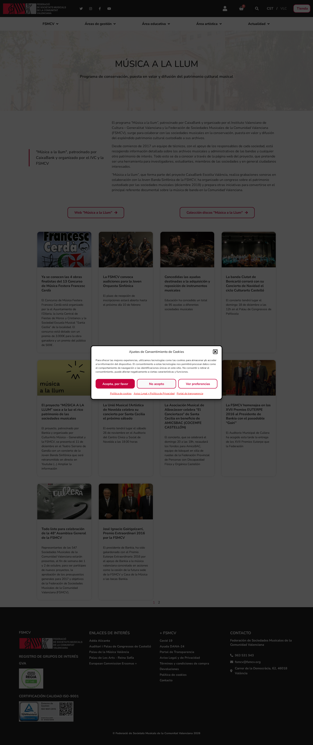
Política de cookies (121, 393)
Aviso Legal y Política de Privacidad (154, 393)
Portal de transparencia (190, 393)
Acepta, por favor (115, 384)
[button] (215, 352)
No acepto (156, 384)
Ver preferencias (198, 384)
